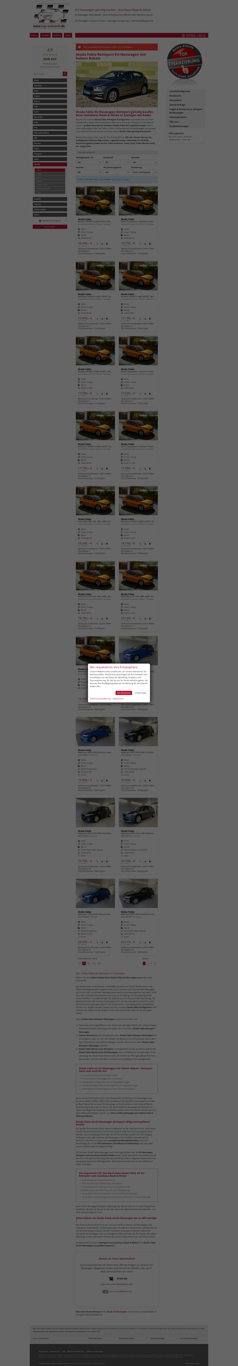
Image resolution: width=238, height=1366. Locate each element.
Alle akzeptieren (124, 693)
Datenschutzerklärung (100, 698)
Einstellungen (140, 693)
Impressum (118, 698)
